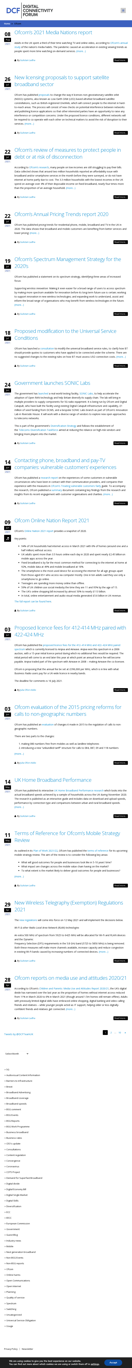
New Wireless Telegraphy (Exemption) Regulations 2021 (68, 906)
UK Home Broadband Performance (52, 779)
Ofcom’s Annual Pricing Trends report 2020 (61, 214)
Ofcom (9, 1269)
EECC (9, 1217)
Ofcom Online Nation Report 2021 (51, 520)
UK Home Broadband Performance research (79, 790)
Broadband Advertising (18, 1092)
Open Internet (13, 1286)
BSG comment (13, 1109)
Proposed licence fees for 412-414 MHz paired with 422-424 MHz (70, 631)
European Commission (18, 1223)
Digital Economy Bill (16, 1189)
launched (43, 393)
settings (95, 1364)
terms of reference (97, 850)
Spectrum (11, 1303)
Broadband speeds (16, 1103)
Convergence (13, 1160)
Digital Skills (12, 1200)
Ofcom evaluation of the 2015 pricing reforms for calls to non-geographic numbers (67, 710)
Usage (9, 1326)
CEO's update (13, 1143)
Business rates (14, 1137)
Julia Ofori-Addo (28, 689)
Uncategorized (14, 1314)
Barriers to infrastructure (19, 1080)
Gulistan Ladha (27, 60)
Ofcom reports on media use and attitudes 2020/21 (70, 977)
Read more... (120, 60)
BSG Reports (13, 1120)
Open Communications (18, 1280)
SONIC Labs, (87, 393)
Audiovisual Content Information (23, 1075)
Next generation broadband (21, 1252)
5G (7, 1069)
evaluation (48, 724)
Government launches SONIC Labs (52, 382)
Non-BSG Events (14, 1257)
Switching (11, 1309)
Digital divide (13, 1183)
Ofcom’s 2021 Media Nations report (53, 32)
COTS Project (13, 1172)
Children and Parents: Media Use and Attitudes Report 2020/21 (74, 988)
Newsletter (27, 1349)
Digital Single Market (17, 1194)
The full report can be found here (32, 601)
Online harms (13, 1274)
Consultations (13, 1149)
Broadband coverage (17, 1098)
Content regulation (16, 1155)
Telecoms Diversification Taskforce (38, 430)
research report (49, 477)
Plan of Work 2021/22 (45, 850)
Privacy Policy (11, 1349)
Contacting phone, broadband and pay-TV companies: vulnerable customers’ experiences (65, 464)
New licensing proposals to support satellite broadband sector (61, 81)
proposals (44, 94)
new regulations (28, 920)
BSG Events (12, 1115)
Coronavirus (12, 1166)
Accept (113, 1362)
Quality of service (15, 1297)
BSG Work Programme (18, 1126)
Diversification (13, 1206)
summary (56, 490)
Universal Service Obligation (21, 1320)
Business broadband (17, 1132)
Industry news (13, 1240)
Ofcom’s (34, 167)
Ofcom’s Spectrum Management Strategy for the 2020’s (67, 262)
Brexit (9, 1086)
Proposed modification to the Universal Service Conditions (65, 334)
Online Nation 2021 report (38, 531)
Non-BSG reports (15, 1263)
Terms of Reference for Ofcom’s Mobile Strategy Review (67, 836)
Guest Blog (12, 1234)
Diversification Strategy (63, 425)
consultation (47, 348)
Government (13, 1229)
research (44, 167)
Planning (10, 1291)
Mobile (9, 1246)
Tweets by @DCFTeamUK (18, 1034)
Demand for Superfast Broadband (24, 1177)
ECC (8, 1212)
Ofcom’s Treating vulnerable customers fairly (76, 486)
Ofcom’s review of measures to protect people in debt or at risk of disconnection (67, 153)
